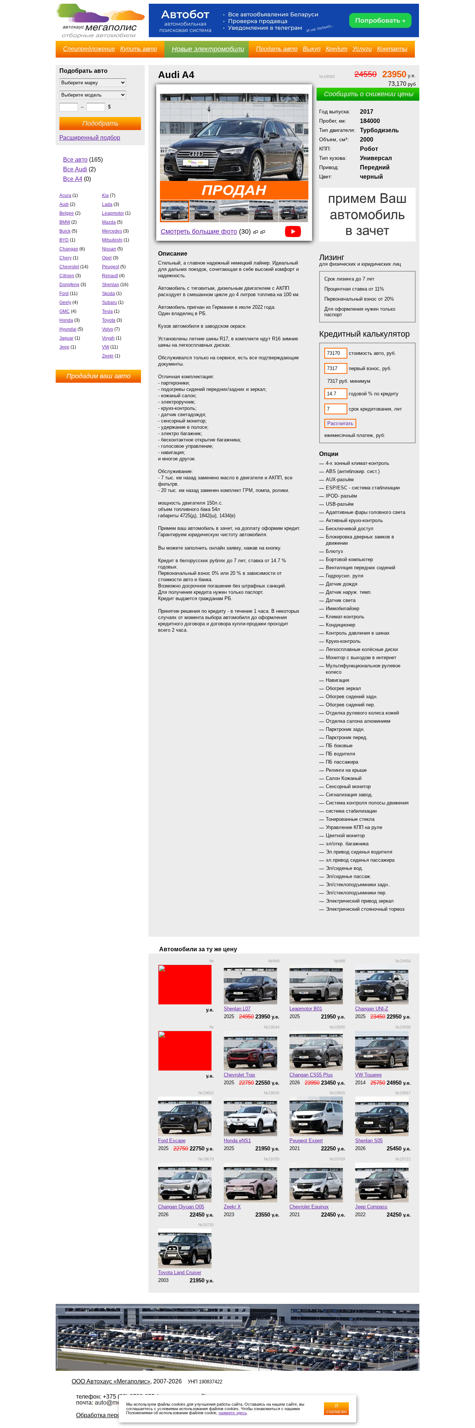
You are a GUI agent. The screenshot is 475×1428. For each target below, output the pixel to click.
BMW (64, 222)
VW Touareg (368, 1075)
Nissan (109, 249)
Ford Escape (172, 1140)
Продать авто (277, 49)
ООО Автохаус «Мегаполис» (111, 1381)
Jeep (64, 347)
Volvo (107, 329)
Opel (107, 257)
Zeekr (108, 356)
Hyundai (67, 329)
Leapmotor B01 (305, 1008)
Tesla (107, 311)
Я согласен (336, 1408)
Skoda (108, 293)
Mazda (109, 222)
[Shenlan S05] (383, 1116)
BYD (64, 240)
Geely (65, 302)
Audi (64, 204)
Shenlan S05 (369, 1140)
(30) (206, 231)
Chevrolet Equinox (309, 1207)
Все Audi (75, 169)
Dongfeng (69, 284)
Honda (66, 320)
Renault (110, 275)
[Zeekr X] (251, 1182)
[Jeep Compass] (383, 1182)
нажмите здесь (233, 1413)
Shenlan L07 (237, 1008)
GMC (64, 311)
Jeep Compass (371, 1207)
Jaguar (66, 338)
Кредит (336, 49)
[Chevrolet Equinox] (317, 1182)
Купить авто (138, 49)
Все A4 (72, 179)
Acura (65, 195)
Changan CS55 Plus (311, 1075)
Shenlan (110, 284)
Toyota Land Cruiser (179, 1272)
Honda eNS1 (237, 1140)
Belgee (66, 213)
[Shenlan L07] (251, 984)
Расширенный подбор (89, 138)
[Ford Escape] (186, 1116)
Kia (105, 195)
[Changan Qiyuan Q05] (186, 1182)
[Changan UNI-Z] (383, 984)
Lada (107, 204)
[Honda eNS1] (251, 1116)
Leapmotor (113, 213)
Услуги (362, 49)
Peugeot (110, 266)
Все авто (75, 159)
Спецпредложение (89, 49)
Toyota (108, 320)
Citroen (66, 275)
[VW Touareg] (383, 1051)
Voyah (108, 338)
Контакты (392, 49)
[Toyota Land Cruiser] (186, 1248)
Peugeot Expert (306, 1140)
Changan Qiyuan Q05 (181, 1207)
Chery (65, 257)
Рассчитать (340, 423)
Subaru (109, 302)
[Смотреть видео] (261, 231)
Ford (64, 293)
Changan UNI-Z (371, 1008)
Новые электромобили (208, 49)
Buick (65, 231)
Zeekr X (232, 1207)
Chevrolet (69, 266)
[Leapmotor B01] (317, 984)
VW (105, 347)
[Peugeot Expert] (317, 1116)
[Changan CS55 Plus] (317, 1051)
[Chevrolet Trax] (251, 1051)
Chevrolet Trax (239, 1075)
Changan (68, 249)
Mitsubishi (112, 240)
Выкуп (312, 49)
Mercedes (112, 231)
